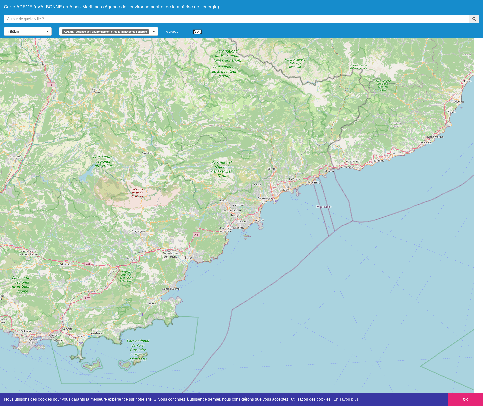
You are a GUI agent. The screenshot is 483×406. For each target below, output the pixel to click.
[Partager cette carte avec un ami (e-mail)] (197, 31)
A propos (172, 31)
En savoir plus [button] (346, 399)
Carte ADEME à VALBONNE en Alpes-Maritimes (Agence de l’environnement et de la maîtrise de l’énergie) (111, 6)
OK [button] (465, 399)
